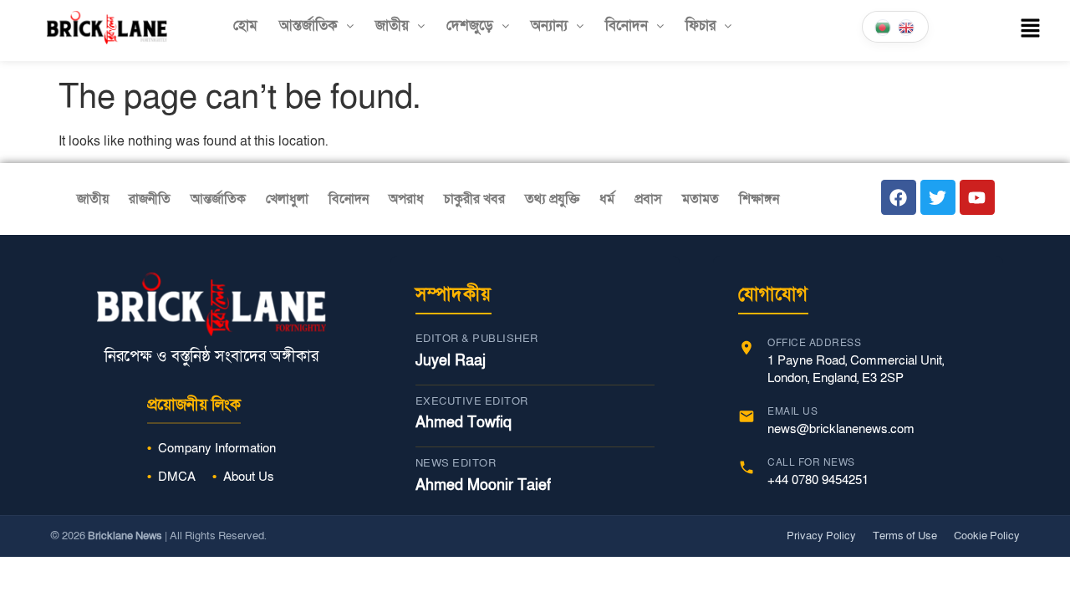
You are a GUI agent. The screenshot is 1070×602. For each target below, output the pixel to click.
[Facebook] (898, 197)
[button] (316, 25)
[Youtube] (977, 197)
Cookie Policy (987, 535)
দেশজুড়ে (469, 25)
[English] (907, 27)
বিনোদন (626, 25)
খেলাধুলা (287, 199)
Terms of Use (905, 535)
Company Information (217, 448)
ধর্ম (606, 199)
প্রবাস (648, 199)
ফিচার (700, 25)
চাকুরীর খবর (474, 199)
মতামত (700, 199)
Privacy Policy (821, 535)
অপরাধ (406, 199)
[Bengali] (883, 27)
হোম (245, 25)
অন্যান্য (549, 25)
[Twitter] (937, 197)
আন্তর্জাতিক (308, 25)
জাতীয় (392, 25)
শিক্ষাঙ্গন (759, 199)
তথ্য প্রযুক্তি (552, 199)
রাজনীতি (150, 199)
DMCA (177, 476)
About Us (248, 476)
